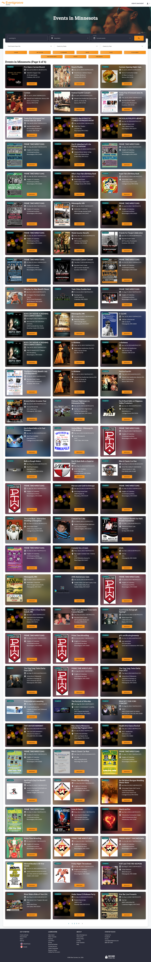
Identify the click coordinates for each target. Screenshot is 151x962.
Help (78, 944)
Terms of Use (80, 936)
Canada (25, 947)
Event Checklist (81, 942)
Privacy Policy (80, 938)
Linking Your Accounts (54, 952)
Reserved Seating (52, 944)
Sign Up (22, 940)
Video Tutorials (52, 936)
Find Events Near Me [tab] (14, 46)
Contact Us (108, 935)
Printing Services (52, 946)
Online (16, 52)
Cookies (79, 940)
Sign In (21, 938)
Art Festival (40, 52)
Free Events (99, 56)
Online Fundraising (53, 948)
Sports (75, 56)
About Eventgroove (82, 935)
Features (50, 938)
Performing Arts (51, 56)
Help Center (51, 935)
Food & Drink (135, 52)
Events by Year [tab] (107, 46)
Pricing (50, 942)
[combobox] (70, 38)
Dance (87, 52)
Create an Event (137, 3)
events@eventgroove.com (112, 940)
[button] (148, 3)
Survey (107, 938)
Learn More (51, 940)
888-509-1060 (109, 942)
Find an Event (23, 936)
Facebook (107, 936)
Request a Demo (52, 950)
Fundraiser (64, 52)
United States (26, 943)
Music (111, 52)
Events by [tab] (61, 46)
